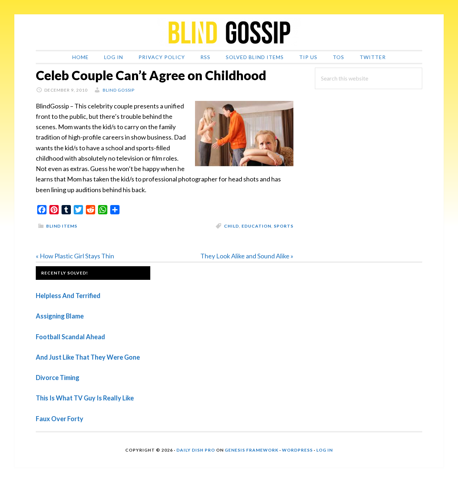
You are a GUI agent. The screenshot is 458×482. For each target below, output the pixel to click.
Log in (324, 450)
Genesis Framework (251, 450)
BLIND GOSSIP (229, 32)
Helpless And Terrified (68, 296)
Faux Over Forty (59, 419)
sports (283, 226)
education (256, 226)
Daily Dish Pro (195, 450)
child (231, 226)
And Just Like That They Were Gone (88, 357)
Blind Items (61, 226)
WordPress (297, 450)
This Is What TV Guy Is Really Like (85, 398)
